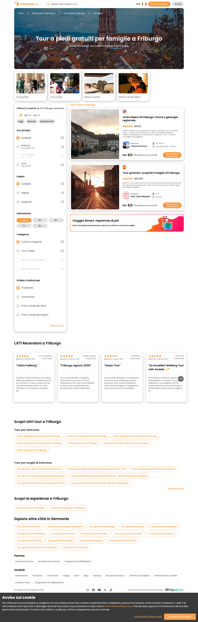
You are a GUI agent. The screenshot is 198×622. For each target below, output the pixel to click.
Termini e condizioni (139, 575)
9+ (40, 220)
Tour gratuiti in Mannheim (94, 533)
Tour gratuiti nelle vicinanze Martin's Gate (39, 469)
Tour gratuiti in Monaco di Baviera (65, 526)
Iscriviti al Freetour (24, 561)
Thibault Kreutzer (139, 146)
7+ (24, 225)
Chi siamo (37, 575)
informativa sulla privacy (118, 606)
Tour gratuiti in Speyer (91, 540)
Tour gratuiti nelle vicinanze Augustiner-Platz (41, 483)
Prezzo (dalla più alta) (33, 305)
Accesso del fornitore (49, 561)
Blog (86, 575)
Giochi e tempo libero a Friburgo (68, 507)
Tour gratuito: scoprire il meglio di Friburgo (151, 173)
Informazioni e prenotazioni (172, 155)
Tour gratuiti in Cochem (60, 540)
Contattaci (52, 575)
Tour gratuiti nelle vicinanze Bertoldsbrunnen (41, 476)
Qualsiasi (24, 220)
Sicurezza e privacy (115, 575)
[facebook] (93, 590)
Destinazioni (21, 575)
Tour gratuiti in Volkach (75, 547)
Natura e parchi (42, 268)
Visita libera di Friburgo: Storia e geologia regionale (150, 119)
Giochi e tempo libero (42, 259)
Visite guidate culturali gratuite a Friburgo (39, 443)
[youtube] (99, 590)
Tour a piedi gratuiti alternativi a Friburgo (135, 436)
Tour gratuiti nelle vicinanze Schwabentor (153, 469)
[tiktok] (111, 590)
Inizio (21, 13)
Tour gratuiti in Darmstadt (128, 533)
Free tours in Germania (43, 13)
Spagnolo (42, 201)
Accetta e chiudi (180, 617)
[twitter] (105, 590)
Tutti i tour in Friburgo (83, 104)
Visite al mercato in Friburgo (32, 450)
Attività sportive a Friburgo (82, 443)
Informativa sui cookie (165, 575)
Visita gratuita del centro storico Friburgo (125, 443)
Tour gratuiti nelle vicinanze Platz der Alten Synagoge (99, 483)
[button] (30, 86)
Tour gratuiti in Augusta (161, 533)
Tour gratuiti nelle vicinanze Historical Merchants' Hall (96, 469)
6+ (40, 225)
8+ (56, 220)
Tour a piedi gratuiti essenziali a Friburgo (38, 436)
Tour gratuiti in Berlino (28, 526)
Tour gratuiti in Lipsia (132, 526)
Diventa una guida (159, 4)
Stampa (97, 575)
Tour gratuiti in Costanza (122, 540)
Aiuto (76, 575)
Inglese (42, 192)
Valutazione (27, 296)
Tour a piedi (42, 250)
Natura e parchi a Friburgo (31, 507)
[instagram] (87, 590)
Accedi (178, 4)
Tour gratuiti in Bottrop (29, 540)
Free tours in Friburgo (74, 13)
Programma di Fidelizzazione (49, 582)
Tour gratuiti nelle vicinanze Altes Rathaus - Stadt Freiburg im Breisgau (109, 476)
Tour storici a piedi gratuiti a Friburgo (87, 436)
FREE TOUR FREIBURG (140, 197)
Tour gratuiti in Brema (62, 533)
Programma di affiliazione (78, 561)
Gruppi (66, 575)
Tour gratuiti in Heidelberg (31, 533)
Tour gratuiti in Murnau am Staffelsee (37, 547)
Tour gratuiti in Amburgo (102, 526)
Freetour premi (22, 582)
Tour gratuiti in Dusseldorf (164, 526)
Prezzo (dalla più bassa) (34, 314)
